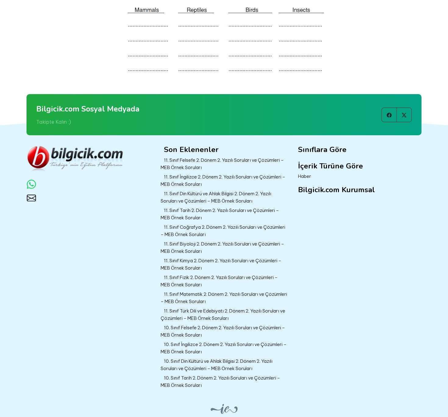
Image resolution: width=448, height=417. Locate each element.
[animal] (224, 39)
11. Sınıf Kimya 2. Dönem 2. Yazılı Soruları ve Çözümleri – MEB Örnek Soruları (221, 264)
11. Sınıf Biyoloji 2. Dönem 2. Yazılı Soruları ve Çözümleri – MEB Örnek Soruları (222, 247)
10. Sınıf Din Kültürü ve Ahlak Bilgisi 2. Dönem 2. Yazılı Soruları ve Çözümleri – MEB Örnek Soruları (216, 365)
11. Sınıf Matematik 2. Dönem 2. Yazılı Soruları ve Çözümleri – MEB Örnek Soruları (224, 298)
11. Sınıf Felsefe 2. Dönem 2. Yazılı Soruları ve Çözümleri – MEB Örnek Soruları (222, 164)
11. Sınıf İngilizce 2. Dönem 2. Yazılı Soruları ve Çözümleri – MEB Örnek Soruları (223, 180)
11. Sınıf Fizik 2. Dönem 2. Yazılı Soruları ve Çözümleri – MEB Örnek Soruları (219, 281)
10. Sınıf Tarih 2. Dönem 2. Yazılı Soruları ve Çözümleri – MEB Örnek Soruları (220, 381)
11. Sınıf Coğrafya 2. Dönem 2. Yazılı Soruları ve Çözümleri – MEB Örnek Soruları (223, 231)
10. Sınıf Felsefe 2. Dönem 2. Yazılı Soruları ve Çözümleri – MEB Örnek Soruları (223, 331)
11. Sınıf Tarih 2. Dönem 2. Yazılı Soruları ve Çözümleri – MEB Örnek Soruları (220, 214)
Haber (304, 176)
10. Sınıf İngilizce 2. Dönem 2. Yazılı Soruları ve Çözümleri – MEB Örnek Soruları (223, 348)
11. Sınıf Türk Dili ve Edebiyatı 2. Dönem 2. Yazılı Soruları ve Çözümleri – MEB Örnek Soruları (223, 314)
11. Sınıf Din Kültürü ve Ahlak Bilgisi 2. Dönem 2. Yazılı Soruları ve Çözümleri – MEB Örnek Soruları (216, 197)
